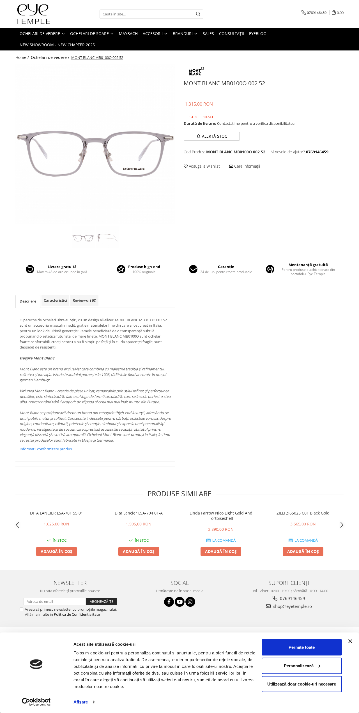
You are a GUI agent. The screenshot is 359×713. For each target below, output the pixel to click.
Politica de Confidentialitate (77, 614)
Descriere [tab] (28, 301)
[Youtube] (180, 602)
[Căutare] (198, 14)
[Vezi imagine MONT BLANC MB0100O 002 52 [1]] (107, 237)
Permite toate (302, 647)
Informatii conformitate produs (46, 448)
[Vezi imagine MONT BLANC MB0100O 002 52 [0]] (83, 237)
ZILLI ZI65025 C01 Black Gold (303, 513)
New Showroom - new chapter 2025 (57, 44)
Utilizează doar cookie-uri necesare (301, 684)
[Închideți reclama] (350, 641)
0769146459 (292, 598)
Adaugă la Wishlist (204, 166)
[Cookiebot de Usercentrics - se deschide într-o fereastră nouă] (36, 702)
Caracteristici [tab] (55, 300)
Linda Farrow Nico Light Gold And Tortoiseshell (221, 515)
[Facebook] (169, 602)
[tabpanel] (95, 144)
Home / (22, 57)
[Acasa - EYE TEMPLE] (43, 14)
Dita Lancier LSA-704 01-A (139, 513)
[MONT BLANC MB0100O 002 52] (95, 144)
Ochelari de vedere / (50, 57)
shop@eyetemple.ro (292, 606)
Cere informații (246, 166)
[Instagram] (190, 602)
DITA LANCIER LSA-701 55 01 (56, 513)
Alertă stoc (214, 136)
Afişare (80, 702)
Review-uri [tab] (84, 300)
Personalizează (299, 665)
